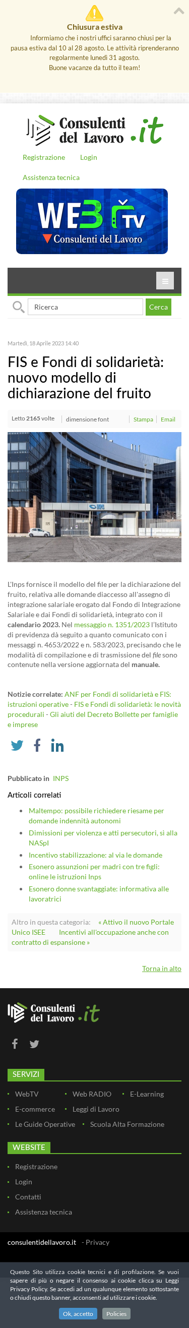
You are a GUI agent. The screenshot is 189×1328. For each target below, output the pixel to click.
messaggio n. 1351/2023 (112, 624)
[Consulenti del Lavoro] (94, 129)
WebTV (27, 1094)
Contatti (28, 1196)
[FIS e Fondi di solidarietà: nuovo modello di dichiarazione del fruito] (94, 496)
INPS (61, 778)
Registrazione (44, 157)
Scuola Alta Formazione (127, 1124)
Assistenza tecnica (51, 177)
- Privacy (95, 1242)
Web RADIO (92, 1094)
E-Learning (147, 1094)
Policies (116, 1313)
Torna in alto (161, 968)
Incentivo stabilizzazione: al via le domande (95, 855)
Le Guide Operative (45, 1124)
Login (88, 157)
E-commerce (35, 1109)
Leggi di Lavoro (96, 1109)
